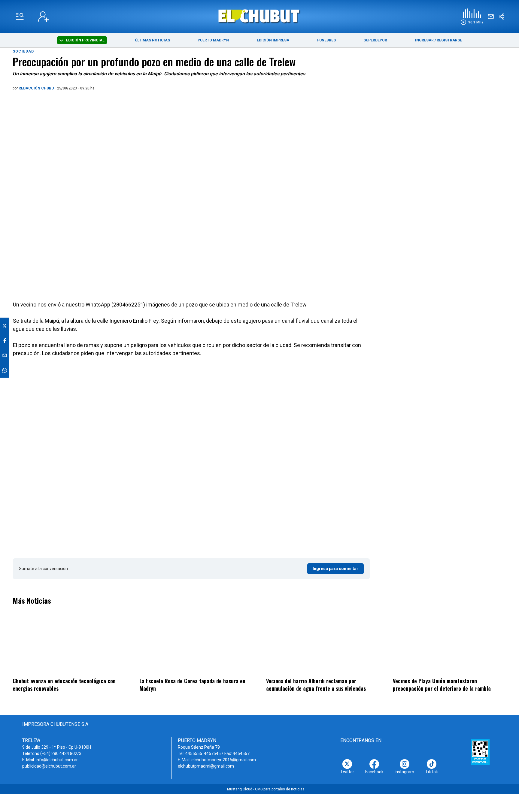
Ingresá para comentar (335, 568)
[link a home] (260, 16)
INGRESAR (424, 40)
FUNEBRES (326, 40)
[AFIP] (480, 752)
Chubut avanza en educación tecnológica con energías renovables (64, 684)
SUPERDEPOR (375, 40)
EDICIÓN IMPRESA (273, 40)
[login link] (43, 16)
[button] (472, 16)
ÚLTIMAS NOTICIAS (152, 40)
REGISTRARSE (449, 40)
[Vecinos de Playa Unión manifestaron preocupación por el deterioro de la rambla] (449, 645)
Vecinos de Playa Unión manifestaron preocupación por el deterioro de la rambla (442, 684)
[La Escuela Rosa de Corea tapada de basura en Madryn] (196, 645)
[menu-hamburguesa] (20, 16)
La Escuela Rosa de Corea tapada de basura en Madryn (192, 684)
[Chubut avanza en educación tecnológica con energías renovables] (69, 645)
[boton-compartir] (501, 16)
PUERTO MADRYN (213, 40)
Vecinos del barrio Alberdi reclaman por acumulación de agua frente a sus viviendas (316, 684)
